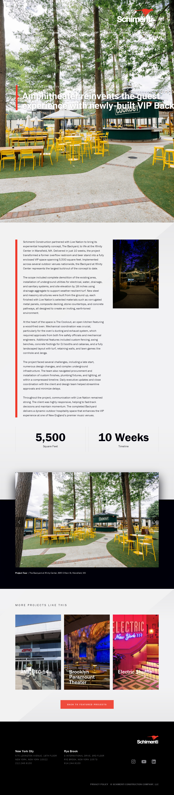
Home (26, 32)
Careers (109, 32)
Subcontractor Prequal (147, 32)
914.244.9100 (72, 763)
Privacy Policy (99, 784)
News (82, 32)
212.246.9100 (23, 763)
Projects (53, 32)
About (38, 32)
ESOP (95, 32)
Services (68, 32)
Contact (123, 32)
